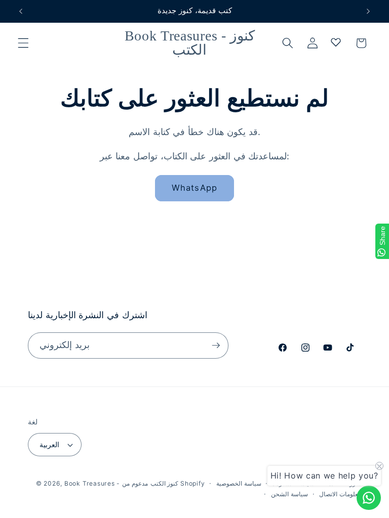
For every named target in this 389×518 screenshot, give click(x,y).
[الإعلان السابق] (21, 11)
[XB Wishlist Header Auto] (336, 42)
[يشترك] (216, 345)
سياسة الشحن (289, 494)
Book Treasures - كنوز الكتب (121, 483)
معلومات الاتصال (340, 494)
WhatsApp (194, 188)
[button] (23, 43)
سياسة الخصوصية (238, 483)
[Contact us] (369, 498)
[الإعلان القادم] (368, 11)
